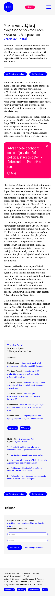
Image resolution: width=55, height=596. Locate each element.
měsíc (24, 441)
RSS (45, 590)
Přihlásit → (14, 547)
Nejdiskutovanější (26, 439)
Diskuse (15, 579)
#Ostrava (25, 428)
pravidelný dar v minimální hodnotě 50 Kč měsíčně (25, 524)
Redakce (26, 573)
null (31, 582)
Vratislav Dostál (15, 39)
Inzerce (23, 582)
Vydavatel (16, 576)
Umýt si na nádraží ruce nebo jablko (27, 455)
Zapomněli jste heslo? (33, 547)
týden (17, 441)
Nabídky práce (28, 579)
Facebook (9, 590)
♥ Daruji (30, 7)
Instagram (34, 590)
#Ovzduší (13, 428)
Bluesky (14, 582)
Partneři (40, 582)
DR (8, 7)
